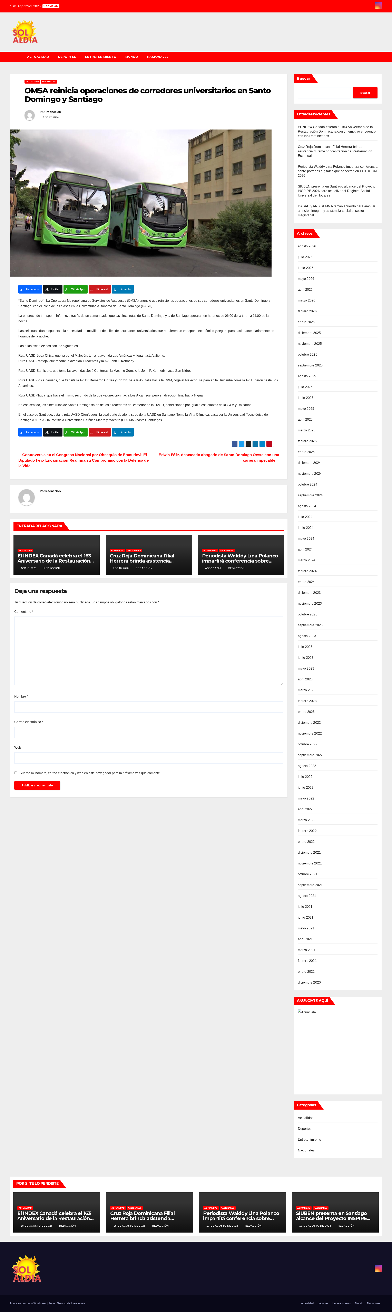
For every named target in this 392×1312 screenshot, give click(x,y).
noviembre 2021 (310, 863)
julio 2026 (305, 257)
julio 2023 (305, 647)
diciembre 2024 (309, 463)
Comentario (23, 611)
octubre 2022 (307, 744)
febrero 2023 (307, 701)
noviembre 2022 (310, 733)
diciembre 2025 (309, 333)
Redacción (53, 112)
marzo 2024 (306, 560)
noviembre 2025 (310, 343)
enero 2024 (306, 582)
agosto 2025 (307, 376)
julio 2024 (305, 517)
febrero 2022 (307, 831)
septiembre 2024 (310, 495)
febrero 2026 (307, 311)
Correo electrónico (28, 722)
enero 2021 (306, 971)
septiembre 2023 (310, 625)
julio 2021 (305, 906)
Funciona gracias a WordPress (28, 1303)
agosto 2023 (307, 636)
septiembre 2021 (310, 885)
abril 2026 (305, 289)
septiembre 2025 (310, 365)
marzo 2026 (306, 300)
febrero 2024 (307, 571)
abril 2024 (305, 549)
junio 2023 (306, 657)
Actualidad (38, 57)
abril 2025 (305, 419)
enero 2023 (306, 712)
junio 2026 (306, 268)
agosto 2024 (307, 506)
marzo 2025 (306, 430)
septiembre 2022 (310, 755)
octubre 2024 (307, 484)
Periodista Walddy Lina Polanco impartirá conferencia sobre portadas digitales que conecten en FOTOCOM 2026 (338, 171)
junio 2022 (306, 787)
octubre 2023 (307, 614)
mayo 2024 (306, 538)
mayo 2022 (306, 798)
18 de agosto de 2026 (37, 1225)
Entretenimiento (101, 57)
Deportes (67, 57)
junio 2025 (306, 398)
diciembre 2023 (309, 592)
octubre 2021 (307, 874)
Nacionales (158, 57)
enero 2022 (306, 841)
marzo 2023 (306, 690)
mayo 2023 (306, 668)
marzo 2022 (306, 820)
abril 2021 (305, 939)
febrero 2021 (307, 961)
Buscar (303, 78)
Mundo (131, 57)
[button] (380, 56)
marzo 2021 (306, 950)
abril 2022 (305, 809)
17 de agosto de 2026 (222, 1225)
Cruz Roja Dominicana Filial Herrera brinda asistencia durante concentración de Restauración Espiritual (335, 151)
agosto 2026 (307, 246)
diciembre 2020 (309, 982)
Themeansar (78, 1303)
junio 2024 (306, 527)
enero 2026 (306, 322)
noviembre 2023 (310, 603)
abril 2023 (305, 679)
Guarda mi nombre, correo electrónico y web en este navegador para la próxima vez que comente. (90, 773)
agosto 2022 (307, 766)
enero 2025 (306, 452)
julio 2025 (305, 387)
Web (17, 747)
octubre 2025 (307, 354)
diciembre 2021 (309, 852)
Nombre (21, 696)
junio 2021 (306, 917)
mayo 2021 (306, 928)
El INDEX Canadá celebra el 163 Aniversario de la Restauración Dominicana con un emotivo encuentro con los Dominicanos (337, 131)
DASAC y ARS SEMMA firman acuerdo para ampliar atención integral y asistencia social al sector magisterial (336, 210)
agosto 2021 (307, 896)
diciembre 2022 (309, 722)
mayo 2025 (306, 408)
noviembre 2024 (310, 473)
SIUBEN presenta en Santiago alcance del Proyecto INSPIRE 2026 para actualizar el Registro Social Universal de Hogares (336, 191)
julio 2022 (305, 776)
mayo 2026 (306, 278)
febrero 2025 (307, 441)
